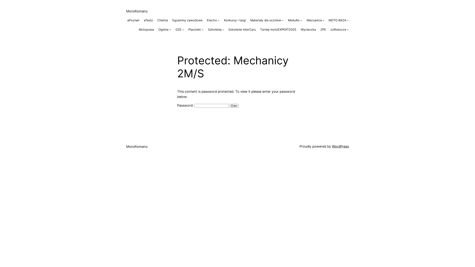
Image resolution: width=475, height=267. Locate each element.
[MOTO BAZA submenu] (348, 20)
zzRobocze (338, 29)
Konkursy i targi (235, 20)
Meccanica (314, 20)
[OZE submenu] (183, 30)
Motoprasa (146, 29)
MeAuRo (294, 20)
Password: (185, 105)
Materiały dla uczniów (265, 20)
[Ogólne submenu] (170, 30)
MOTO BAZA (337, 20)
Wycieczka (308, 29)
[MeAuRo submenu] (301, 20)
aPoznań (133, 20)
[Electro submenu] (219, 20)
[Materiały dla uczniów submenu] (283, 20)
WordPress (340, 146)
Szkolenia (215, 29)
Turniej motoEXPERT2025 (278, 29)
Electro (212, 20)
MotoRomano (137, 11)
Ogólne (163, 29)
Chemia (162, 20)
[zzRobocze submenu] (348, 30)
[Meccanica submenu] (323, 20)
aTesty (148, 20)
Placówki (194, 29)
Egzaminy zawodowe (187, 20)
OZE (178, 29)
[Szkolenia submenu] (223, 30)
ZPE (323, 29)
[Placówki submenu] (203, 30)
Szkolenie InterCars (242, 29)
